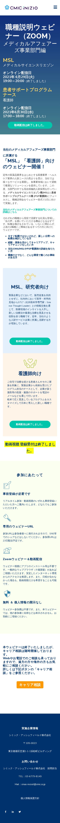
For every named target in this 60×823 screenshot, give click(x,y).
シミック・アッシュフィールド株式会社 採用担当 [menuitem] (30, 768)
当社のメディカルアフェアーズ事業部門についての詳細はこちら (30, 211)
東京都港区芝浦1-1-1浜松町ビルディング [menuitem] (30, 751)
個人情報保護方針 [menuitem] (30, 798)
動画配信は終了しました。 (30, 125)
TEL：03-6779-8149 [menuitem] (30, 776)
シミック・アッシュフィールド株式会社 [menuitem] (30, 735)
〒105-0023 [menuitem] (30, 743)
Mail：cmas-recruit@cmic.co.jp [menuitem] (30, 784)
